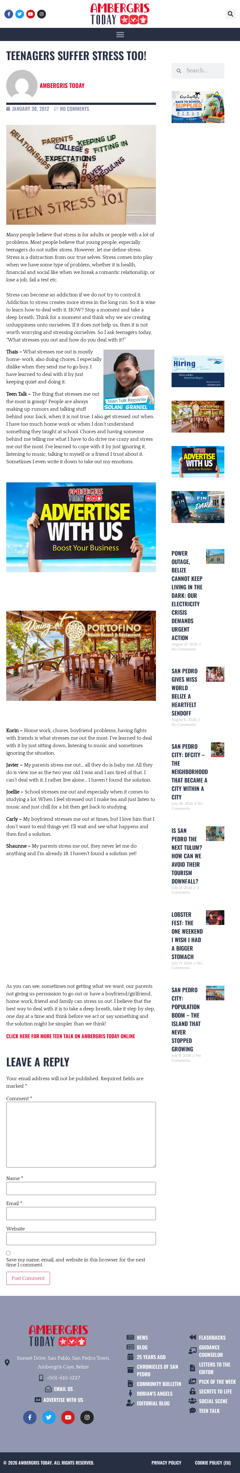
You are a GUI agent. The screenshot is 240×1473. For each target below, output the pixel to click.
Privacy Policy (166, 1462)
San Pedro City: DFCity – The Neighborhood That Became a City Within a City (190, 771)
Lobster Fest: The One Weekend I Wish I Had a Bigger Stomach (187, 935)
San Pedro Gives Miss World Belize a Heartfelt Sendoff (185, 692)
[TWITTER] (19, 14)
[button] (231, 14)
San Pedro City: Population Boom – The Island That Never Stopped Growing (186, 1019)
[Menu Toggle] (120, 34)
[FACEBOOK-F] (8, 14)
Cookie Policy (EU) (213, 1462)
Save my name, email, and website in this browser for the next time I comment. (75, 1262)
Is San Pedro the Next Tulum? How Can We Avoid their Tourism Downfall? (187, 855)
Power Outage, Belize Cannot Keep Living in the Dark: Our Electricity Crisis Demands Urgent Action (187, 595)
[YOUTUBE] (30, 14)
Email (14, 1203)
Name (14, 1178)
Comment (19, 1098)
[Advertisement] (81, 913)
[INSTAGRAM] (41, 14)
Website (15, 1228)
